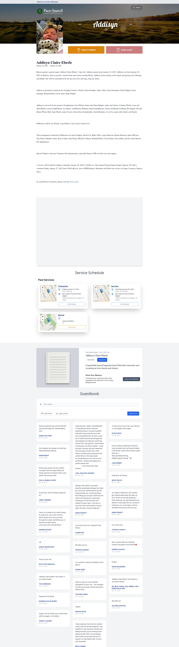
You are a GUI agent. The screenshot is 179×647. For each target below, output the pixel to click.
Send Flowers (72, 327)
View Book (90, 360)
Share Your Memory (131, 379)
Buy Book (102, 360)
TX (63, 323)
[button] (48, 291)
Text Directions (71, 304)
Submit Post (133, 413)
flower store (74, 181)
